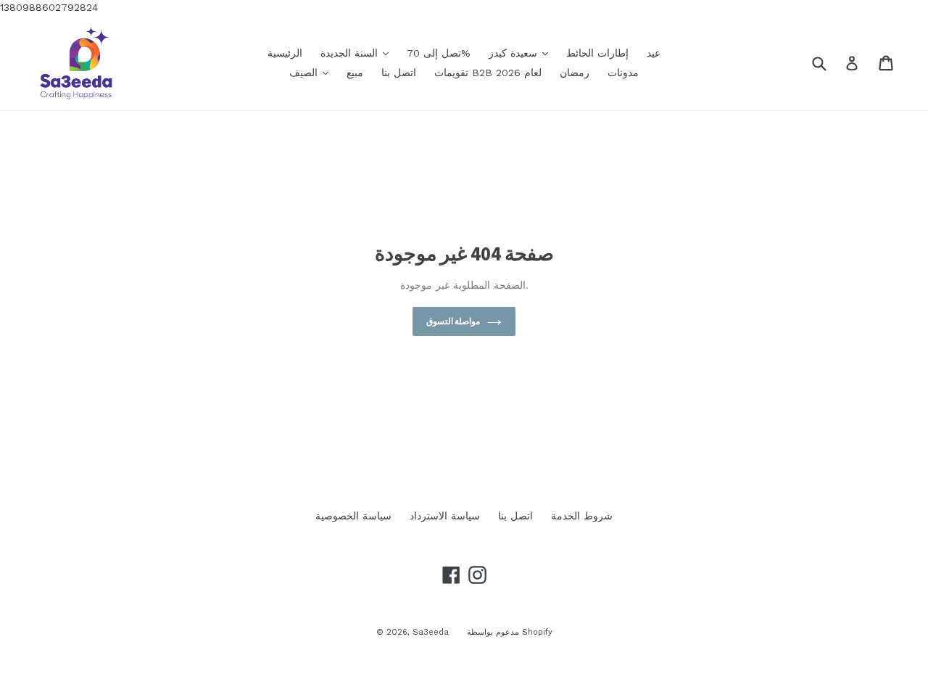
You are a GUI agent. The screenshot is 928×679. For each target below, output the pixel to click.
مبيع (355, 72)
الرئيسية (285, 53)
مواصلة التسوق (453, 321)
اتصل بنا (398, 72)
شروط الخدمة (582, 516)
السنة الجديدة (358, 52)
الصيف (312, 72)
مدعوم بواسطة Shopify (509, 632)
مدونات (623, 72)
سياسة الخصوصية (353, 516)
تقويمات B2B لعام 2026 (488, 72)
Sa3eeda (431, 632)
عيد (653, 53)
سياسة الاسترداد (445, 516)
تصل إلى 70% (439, 53)
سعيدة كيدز (522, 52)
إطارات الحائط (597, 53)
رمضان (574, 72)
